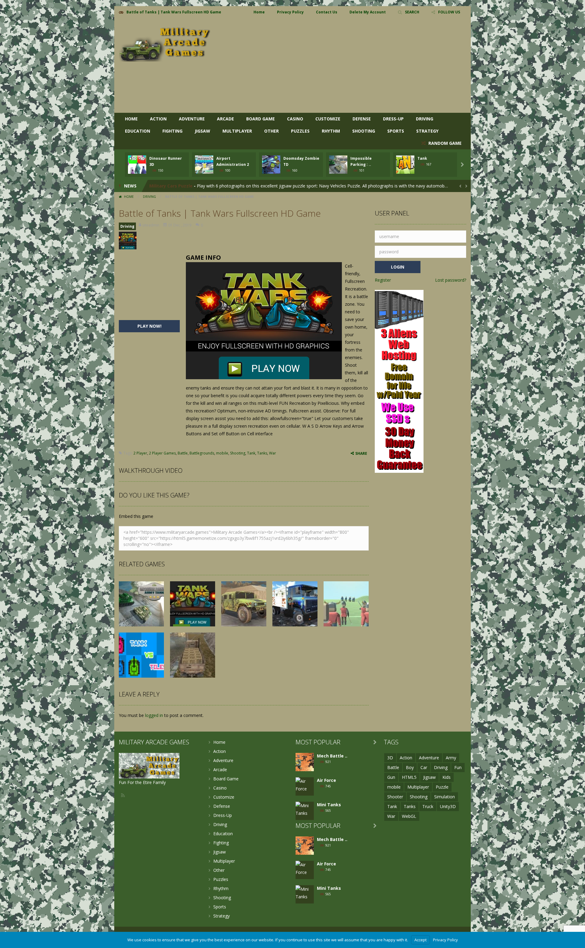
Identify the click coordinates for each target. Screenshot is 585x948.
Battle (183, 453)
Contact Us (326, 12)
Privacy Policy (290, 12)
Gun (391, 777)
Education (137, 131)
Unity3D (448, 806)
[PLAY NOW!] (137, 164)
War (272, 453)
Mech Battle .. (332, 756)
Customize (327, 119)
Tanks (262, 453)
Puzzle (442, 787)
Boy (410, 767)
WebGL (409, 816)
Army (451, 758)
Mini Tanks (329, 804)
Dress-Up (393, 119)
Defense (362, 119)
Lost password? (450, 280)
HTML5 (409, 777)
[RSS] (123, 795)
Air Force (326, 780)
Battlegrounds (202, 453)
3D (390, 758)
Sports (395, 131)
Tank (422, 158)
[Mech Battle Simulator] (305, 761)
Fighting (172, 131)
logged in (154, 715)
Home (259, 12)
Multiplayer (237, 131)
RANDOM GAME (444, 143)
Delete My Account (367, 12)
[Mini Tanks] (305, 809)
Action (158, 119)
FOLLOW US (449, 12)
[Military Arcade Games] (164, 42)
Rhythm (331, 131)
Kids (446, 777)
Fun (458, 767)
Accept (420, 940)
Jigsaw (202, 131)
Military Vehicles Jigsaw (175, 186)
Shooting (363, 131)
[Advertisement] (355, 65)
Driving (424, 119)
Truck (427, 806)
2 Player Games (162, 453)
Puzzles (300, 131)
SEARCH (412, 12)
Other (271, 131)
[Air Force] (305, 784)
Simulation (444, 797)
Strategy (427, 131)
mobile (222, 453)
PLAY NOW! (149, 326)
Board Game (260, 119)
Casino (295, 119)
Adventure (192, 119)
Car (423, 767)
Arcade (225, 119)
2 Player (140, 453)
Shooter (395, 797)
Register (383, 280)
